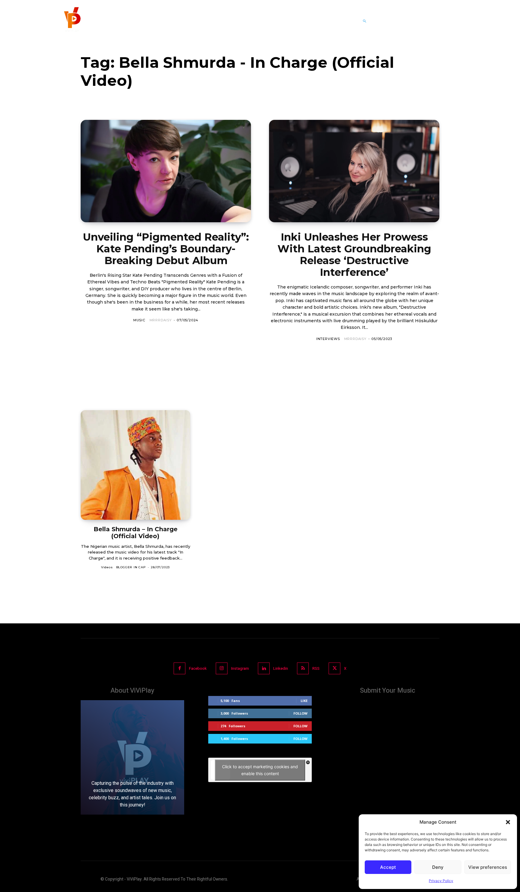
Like (304, 700)
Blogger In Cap (131, 567)
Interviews (328, 339)
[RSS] (303, 668)
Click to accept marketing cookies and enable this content (260, 770)
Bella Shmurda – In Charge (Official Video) (136, 533)
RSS (316, 668)
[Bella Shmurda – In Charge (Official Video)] (135, 465)
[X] (334, 668)
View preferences (487, 867)
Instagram (240, 668)
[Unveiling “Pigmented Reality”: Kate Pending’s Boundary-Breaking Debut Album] (166, 171)
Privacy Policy (441, 880)
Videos (107, 567)
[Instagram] (222, 668)
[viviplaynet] (72, 21)
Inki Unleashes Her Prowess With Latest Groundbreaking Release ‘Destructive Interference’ (354, 255)
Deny (438, 867)
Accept (388, 867)
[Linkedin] (264, 668)
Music (139, 320)
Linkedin (280, 668)
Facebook (198, 668)
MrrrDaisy (161, 320)
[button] (508, 822)
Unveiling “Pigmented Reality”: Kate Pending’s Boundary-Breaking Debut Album (166, 249)
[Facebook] (179, 668)
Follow (300, 713)
